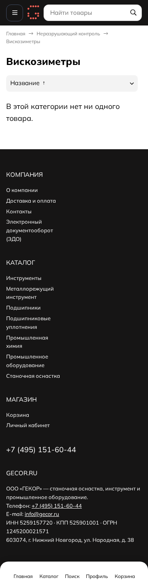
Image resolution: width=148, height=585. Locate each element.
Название (25, 83)
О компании (22, 190)
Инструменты (24, 278)
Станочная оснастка (33, 375)
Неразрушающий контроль (68, 33)
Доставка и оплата (31, 200)
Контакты (19, 211)
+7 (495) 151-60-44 (57, 505)
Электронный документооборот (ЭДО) (29, 230)
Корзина (17, 415)
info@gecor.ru (42, 514)
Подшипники (23, 307)
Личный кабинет (28, 425)
